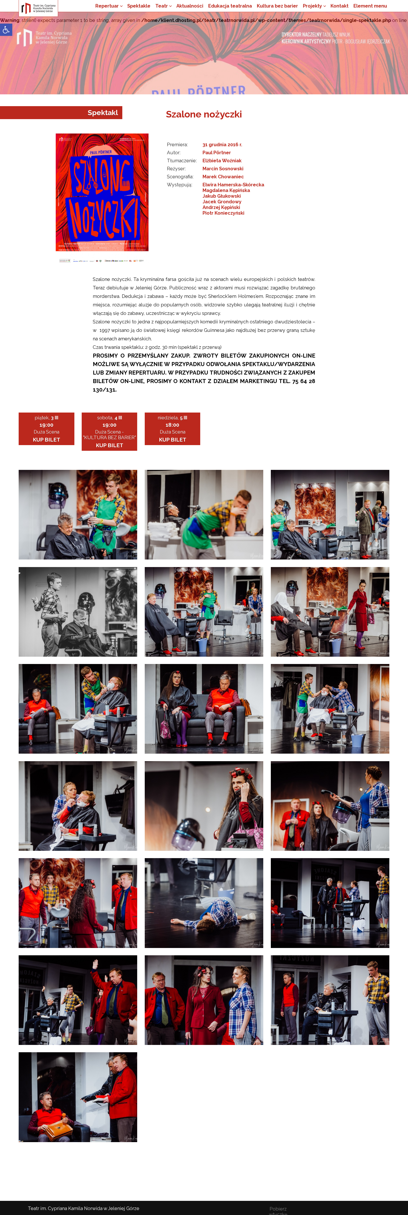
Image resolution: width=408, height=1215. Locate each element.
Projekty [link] (312, 6)
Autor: (173, 152)
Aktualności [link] (189, 6)
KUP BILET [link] (46, 440)
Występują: (179, 185)
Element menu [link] (370, 6)
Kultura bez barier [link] (277, 6)
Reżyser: (176, 168)
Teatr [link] (161, 6)
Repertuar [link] (107, 6)
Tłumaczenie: (182, 160)
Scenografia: (180, 177)
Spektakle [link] (138, 6)
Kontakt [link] (339, 6)
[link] (6, 30)
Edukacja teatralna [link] (230, 6)
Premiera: (177, 144)
